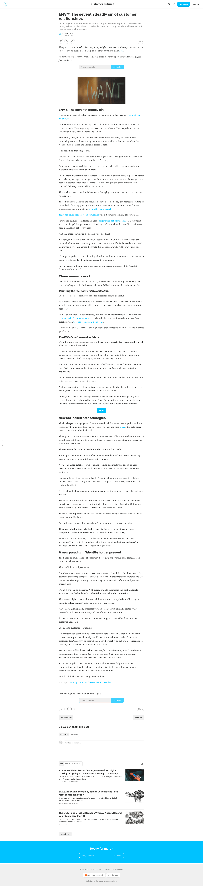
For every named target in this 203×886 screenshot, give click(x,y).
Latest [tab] (67, 764)
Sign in (196, 4)
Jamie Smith (68, 33)
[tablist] (69, 734)
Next (137, 717)
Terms (106, 869)
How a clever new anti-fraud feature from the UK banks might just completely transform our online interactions (90, 778)
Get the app (113, 875)
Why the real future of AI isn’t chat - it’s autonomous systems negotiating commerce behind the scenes (88, 820)
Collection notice (116, 869)
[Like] (61, 41)
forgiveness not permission (112, 221)
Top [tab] (61, 764)
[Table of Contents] (2, 443)
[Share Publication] (174, 4)
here (121, 51)
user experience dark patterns (88, 322)
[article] (101, 777)
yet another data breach (99, 209)
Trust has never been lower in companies (79, 215)
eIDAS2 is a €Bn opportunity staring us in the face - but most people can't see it (88, 793)
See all (63, 834)
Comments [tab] (64, 734)
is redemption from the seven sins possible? (89, 682)
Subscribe (183, 4)
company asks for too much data (75, 318)
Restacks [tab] (74, 734)
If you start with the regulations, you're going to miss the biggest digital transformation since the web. (88, 799)
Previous (68, 717)
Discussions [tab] (76, 764)
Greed (122, 427)
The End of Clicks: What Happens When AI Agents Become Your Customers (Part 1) (90, 814)
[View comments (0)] (66, 41)
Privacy (99, 869)
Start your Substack (95, 875)
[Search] (169, 4)
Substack (89, 881)
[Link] (55, 110)
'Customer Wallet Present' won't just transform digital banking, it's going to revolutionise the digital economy (88, 772)
